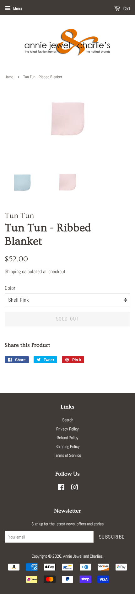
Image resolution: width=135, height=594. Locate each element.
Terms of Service (67, 455)
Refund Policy (67, 437)
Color (10, 287)
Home (9, 77)
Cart (126, 8)
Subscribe (112, 537)
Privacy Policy (67, 429)
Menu (17, 8)
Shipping (13, 271)
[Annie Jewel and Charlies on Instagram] (74, 488)
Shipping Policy (68, 446)
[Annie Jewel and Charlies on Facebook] (61, 488)
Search (67, 420)
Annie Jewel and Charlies (83, 556)
